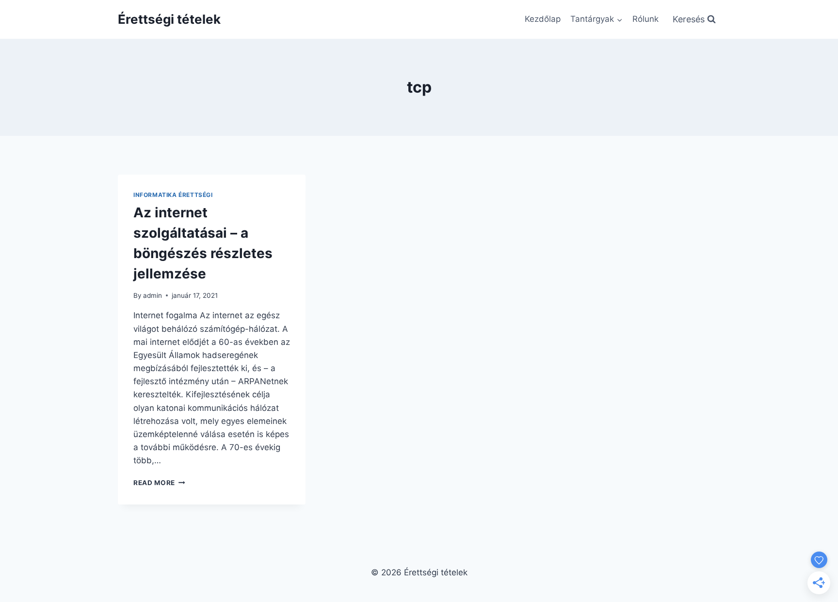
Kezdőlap (543, 19)
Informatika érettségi (173, 194)
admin (152, 295)
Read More (159, 483)
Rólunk (645, 19)
